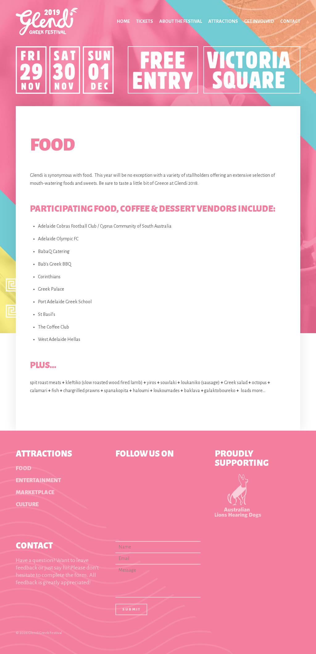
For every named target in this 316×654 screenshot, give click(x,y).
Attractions (223, 21)
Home (123, 21)
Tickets (144, 21)
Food (23, 468)
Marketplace (35, 492)
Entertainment (38, 480)
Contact (290, 21)
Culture (27, 504)
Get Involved (259, 21)
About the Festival (180, 21)
